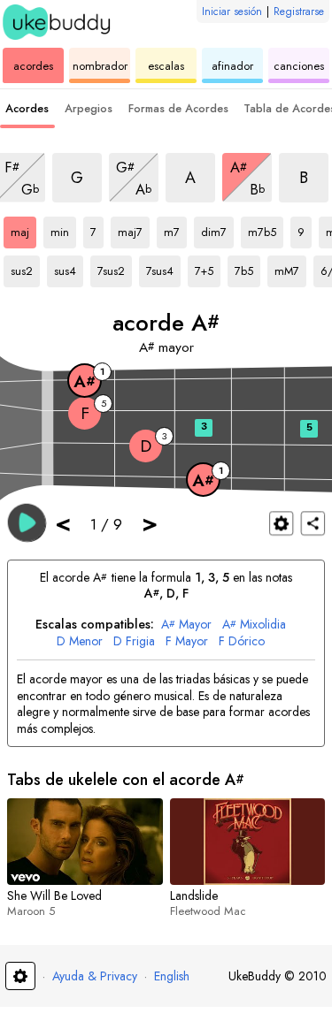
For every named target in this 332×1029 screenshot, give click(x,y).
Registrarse (299, 11)
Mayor (186, 624)
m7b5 (265, 229)
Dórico (242, 641)
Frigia (134, 641)
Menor (80, 641)
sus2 (25, 267)
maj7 (134, 229)
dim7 (217, 229)
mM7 (290, 267)
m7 (175, 229)
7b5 (247, 267)
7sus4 (163, 267)
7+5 (207, 267)
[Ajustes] (281, 523)
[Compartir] (313, 523)
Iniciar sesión (232, 11)
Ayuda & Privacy (94, 976)
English (171, 976)
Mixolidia (254, 624)
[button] (27, 522)
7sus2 (114, 267)
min (63, 229)
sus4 (68, 267)
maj (23, 229)
